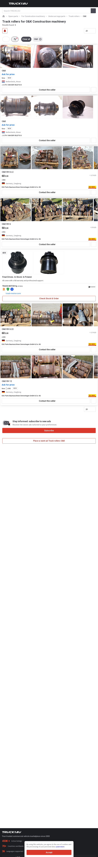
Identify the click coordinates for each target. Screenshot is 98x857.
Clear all (26, 39)
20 (87, 30)
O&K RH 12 (7, 381)
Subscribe (49, 430)
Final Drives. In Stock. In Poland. (17, 277)
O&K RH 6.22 (8, 329)
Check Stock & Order (49, 298)
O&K (4, 70)
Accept (49, 852)
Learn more (60, 846)
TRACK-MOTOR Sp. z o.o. (12, 286)
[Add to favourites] (93, 89)
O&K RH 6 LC (8, 172)
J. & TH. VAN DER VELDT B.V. (12, 85)
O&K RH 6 (6, 224)
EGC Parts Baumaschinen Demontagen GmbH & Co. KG (21, 187)
